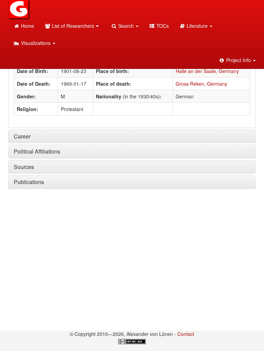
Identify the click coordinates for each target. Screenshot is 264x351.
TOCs (162, 25)
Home (27, 25)
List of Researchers (72, 25)
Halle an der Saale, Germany (207, 71)
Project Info (238, 60)
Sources (24, 167)
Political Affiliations (37, 151)
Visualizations (36, 42)
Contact (185, 333)
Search (126, 25)
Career (22, 136)
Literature (197, 25)
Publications (29, 182)
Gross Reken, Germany (201, 83)
